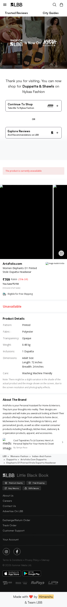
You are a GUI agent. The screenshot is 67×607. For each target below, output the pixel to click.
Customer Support (13, 530)
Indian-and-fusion (41, 456)
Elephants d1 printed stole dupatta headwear (31, 462)
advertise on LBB (13, 511)
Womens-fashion (19, 456)
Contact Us (9, 505)
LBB (5, 456)
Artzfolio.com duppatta (33, 459)
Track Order (9, 525)
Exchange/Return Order (16, 520)
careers (7, 500)
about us (8, 495)
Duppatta (11, 459)
